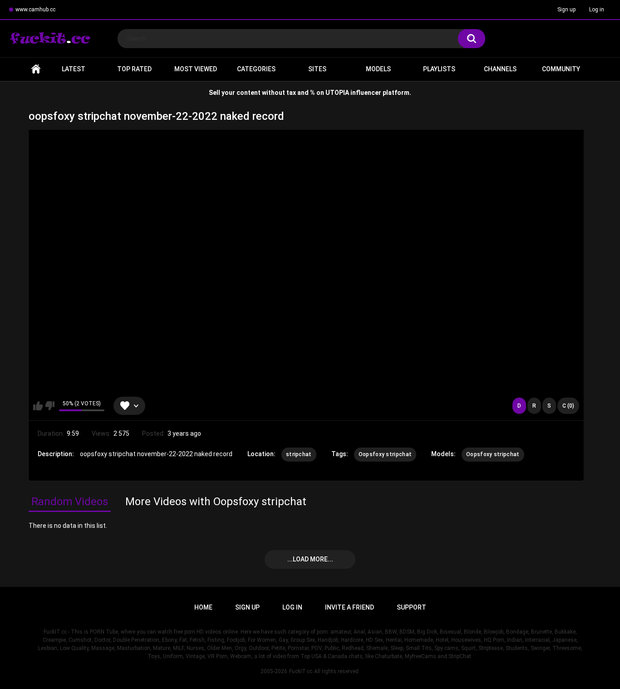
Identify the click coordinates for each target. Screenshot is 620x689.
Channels (500, 69)
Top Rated (134, 69)
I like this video (38, 405)
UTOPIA (337, 92)
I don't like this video (49, 405)
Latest (73, 69)
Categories (256, 69)
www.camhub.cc (35, 9)
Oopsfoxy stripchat (385, 454)
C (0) (568, 406)
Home (36, 69)
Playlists (439, 69)
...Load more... (310, 559)
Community (561, 69)
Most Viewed (195, 69)
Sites (317, 69)
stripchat (299, 454)
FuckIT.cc (300, 671)
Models (378, 69)
